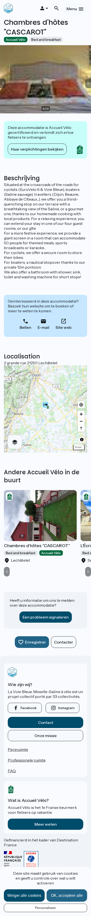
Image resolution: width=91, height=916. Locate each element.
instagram (66, 708)
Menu (71, 8)
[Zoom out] (81, 421)
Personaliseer (45, 908)
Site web (64, 327)
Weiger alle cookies (24, 895)
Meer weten (45, 824)
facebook (29, 708)
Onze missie (45, 735)
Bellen (25, 327)
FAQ (12, 770)
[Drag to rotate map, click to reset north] (81, 428)
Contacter (63, 642)
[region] (45, 409)
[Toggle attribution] (82, 439)
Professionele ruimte (27, 760)
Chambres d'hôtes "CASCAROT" (37, 545)
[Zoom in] (81, 414)
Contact (45, 722)
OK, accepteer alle (67, 895)
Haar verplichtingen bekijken (37, 149)
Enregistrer (35, 642)
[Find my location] (81, 404)
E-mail (43, 327)
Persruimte (18, 749)
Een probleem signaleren (46, 617)
